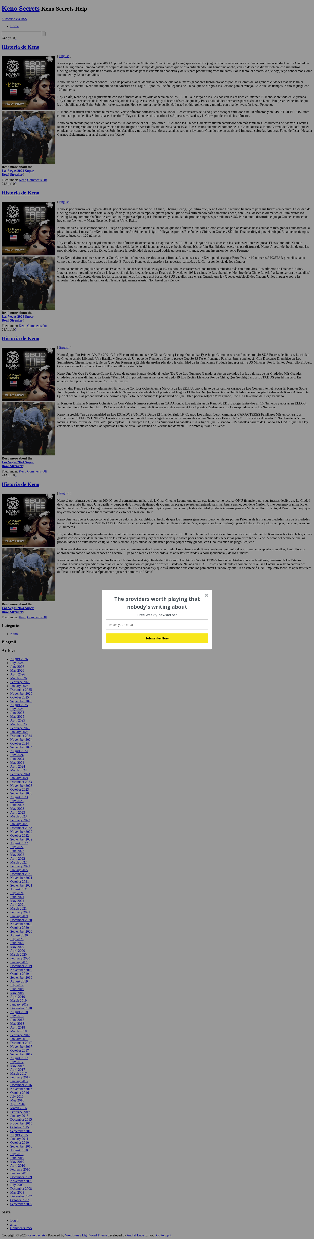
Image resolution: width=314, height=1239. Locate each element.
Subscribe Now (157, 638)
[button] (157, 603)
